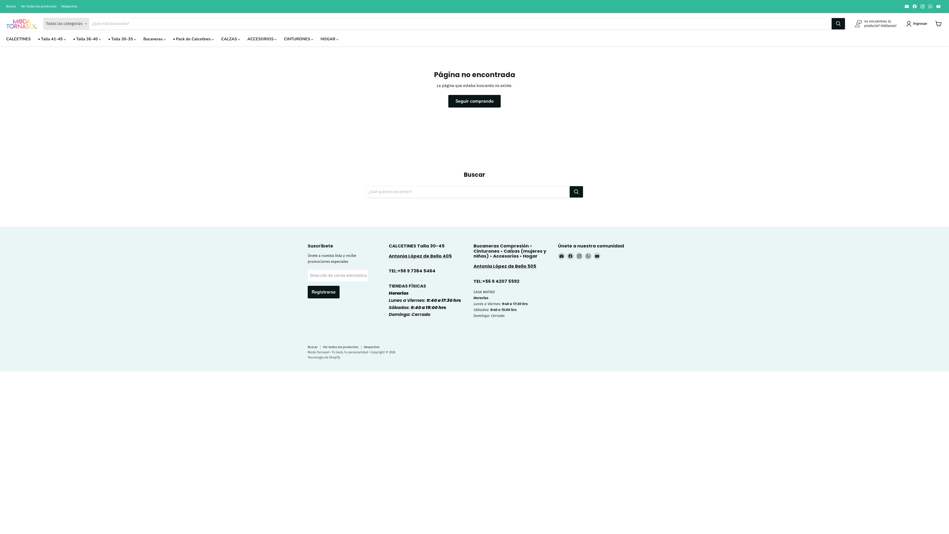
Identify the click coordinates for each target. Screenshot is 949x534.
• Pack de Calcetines (192, 39)
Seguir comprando (474, 101)
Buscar (11, 6)
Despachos (69, 6)
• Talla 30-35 (121, 39)
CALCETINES (18, 39)
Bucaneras (153, 39)
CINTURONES (297, 39)
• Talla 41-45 (51, 39)
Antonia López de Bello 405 (420, 256)
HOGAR (328, 39)
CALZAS (229, 39)
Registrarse (324, 292)
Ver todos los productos (38, 6)
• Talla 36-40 (86, 39)
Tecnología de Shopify (324, 357)
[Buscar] (838, 23)
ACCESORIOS (261, 39)
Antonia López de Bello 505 (505, 266)
